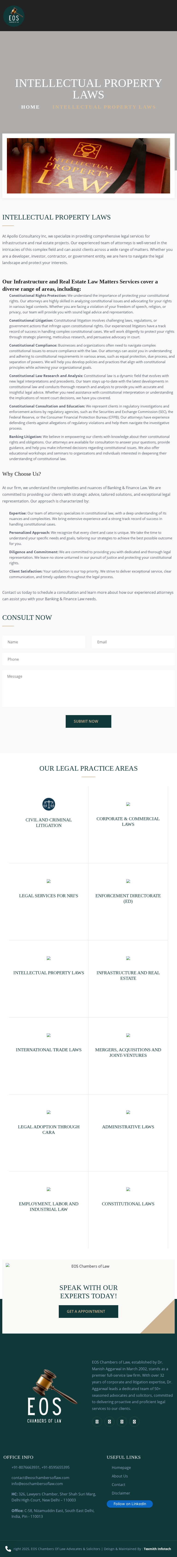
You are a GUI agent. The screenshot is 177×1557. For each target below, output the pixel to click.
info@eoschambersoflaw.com (37, 1483)
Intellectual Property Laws (48, 972)
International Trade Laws (49, 1049)
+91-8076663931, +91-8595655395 (41, 1467)
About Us (120, 1476)
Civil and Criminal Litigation (49, 822)
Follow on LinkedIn (130, 1503)
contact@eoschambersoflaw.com (40, 1477)
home (30, 107)
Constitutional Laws (128, 1203)
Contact (118, 1484)
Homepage (121, 1467)
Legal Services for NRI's (48, 895)
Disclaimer (121, 1493)
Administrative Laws (128, 1126)
